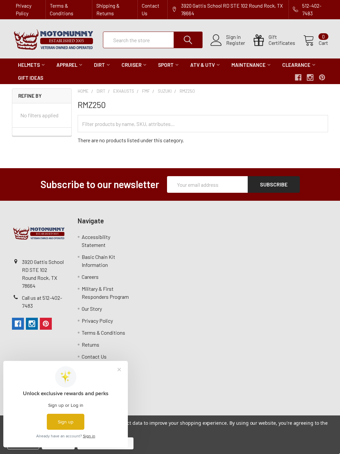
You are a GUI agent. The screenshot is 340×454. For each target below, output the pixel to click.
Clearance (296, 65)
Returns (90, 344)
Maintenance (248, 65)
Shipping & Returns (108, 9)
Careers (90, 277)
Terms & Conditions (61, 9)
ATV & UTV (202, 65)
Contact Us (150, 9)
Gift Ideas (30, 78)
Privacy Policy (24, 9)
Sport (166, 65)
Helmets (29, 65)
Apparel (66, 65)
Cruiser (131, 65)
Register (235, 43)
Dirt (99, 65)
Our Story (92, 308)
